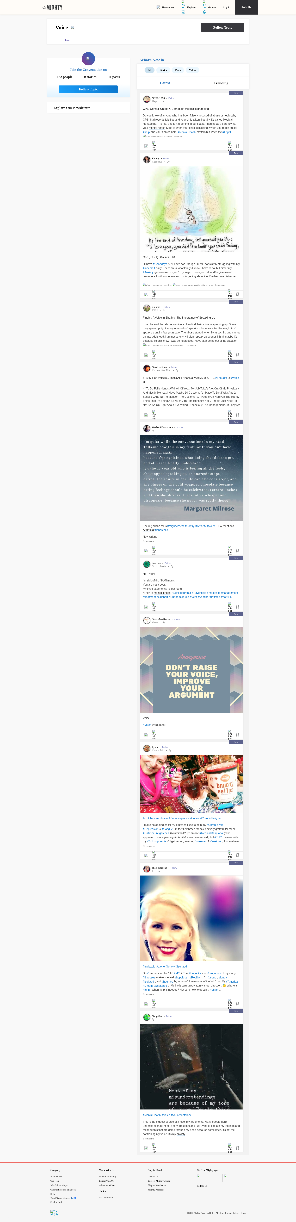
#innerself (149, 268)
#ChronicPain (215, 824)
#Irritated (214, 597)
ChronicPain (158, 750)
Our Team (54, 1181)
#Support (162, 597)
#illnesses (149, 977)
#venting (203, 597)
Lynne (155, 747)
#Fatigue (167, 829)
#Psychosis (199, 592)
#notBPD (226, 597)
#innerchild (161, 530)
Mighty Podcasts (156, 1189)
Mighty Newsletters (157, 1185)
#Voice (235, 377)
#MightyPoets (175, 526)
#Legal (227, 132)
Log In (226, 7)
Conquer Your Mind (161, 370)
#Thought (221, 377)
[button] (222, 27)
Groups (212, 7)
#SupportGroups (179, 597)
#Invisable (149, 966)
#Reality (195, 977)
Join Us (246, 7)
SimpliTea (157, 1016)
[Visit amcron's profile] (146, 308)
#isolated (181, 966)
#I (148, 973)
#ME (177, 973)
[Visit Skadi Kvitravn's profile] (146, 368)
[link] (52, 7)
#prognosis (214, 973)
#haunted (167, 981)
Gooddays (157, 161)
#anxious (215, 841)
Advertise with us (107, 1185)
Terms (243, 1213)
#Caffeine (149, 833)
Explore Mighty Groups (159, 1181)
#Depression (150, 829)
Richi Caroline (160, 867)
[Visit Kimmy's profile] (146, 159)
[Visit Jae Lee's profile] (146, 564)
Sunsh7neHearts (161, 619)
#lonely (170, 966)
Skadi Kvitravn (160, 367)
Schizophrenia (159, 566)
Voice (155, 622)
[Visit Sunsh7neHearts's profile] (146, 620)
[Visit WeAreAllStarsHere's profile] (146, 428)
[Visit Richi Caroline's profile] (146, 869)
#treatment (149, 597)
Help (52, 1194)
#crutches (149, 818)
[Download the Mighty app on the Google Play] (237, 1178)
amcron (156, 307)
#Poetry (189, 526)
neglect (228, 115)
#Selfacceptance (179, 818)
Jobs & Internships (58, 1185)
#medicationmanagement (222, 592)
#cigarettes (162, 833)
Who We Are (56, 1176)
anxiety (181, 1134)
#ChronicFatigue (210, 818)
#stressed (201, 841)
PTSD (155, 310)
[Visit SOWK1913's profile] (146, 99)
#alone (160, 966)
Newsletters (168, 7)
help (154, 101)
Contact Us (153, 1176)
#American (232, 981)
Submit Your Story (107, 1176)
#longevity (194, 973)
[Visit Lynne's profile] (146, 748)
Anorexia (148, 529)
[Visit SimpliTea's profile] (146, 1017)
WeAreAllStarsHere (163, 427)
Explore (191, 7)
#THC (218, 837)
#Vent (193, 597)
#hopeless (181, 977)
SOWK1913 (158, 98)
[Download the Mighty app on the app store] (210, 1178)
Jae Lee (157, 563)
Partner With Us (106, 1181)
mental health (157, 127)
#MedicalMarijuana (211, 833)
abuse (216, 115)
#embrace (162, 818)
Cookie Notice (57, 1202)
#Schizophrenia (181, 592)
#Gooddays (160, 264)
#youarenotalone (181, 1115)
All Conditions (106, 1197)
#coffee (194, 818)
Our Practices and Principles (63, 1189)
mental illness (162, 592)
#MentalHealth (187, 132)
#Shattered (160, 985)
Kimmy (156, 158)
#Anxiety (148, 272)
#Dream (148, 985)
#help (146, 132)
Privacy (236, 1213)
